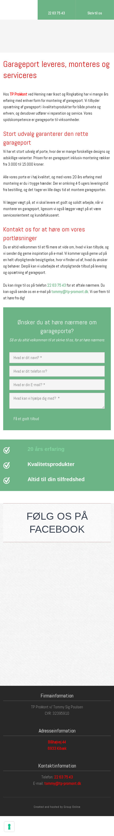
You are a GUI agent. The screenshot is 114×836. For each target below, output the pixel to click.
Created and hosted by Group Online (57, 807)
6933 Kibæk (57, 748)
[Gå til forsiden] (57, 36)
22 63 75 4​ (62, 776)
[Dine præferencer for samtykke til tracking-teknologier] (9, 827)
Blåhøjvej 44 (57, 741)
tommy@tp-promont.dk (62, 783)
